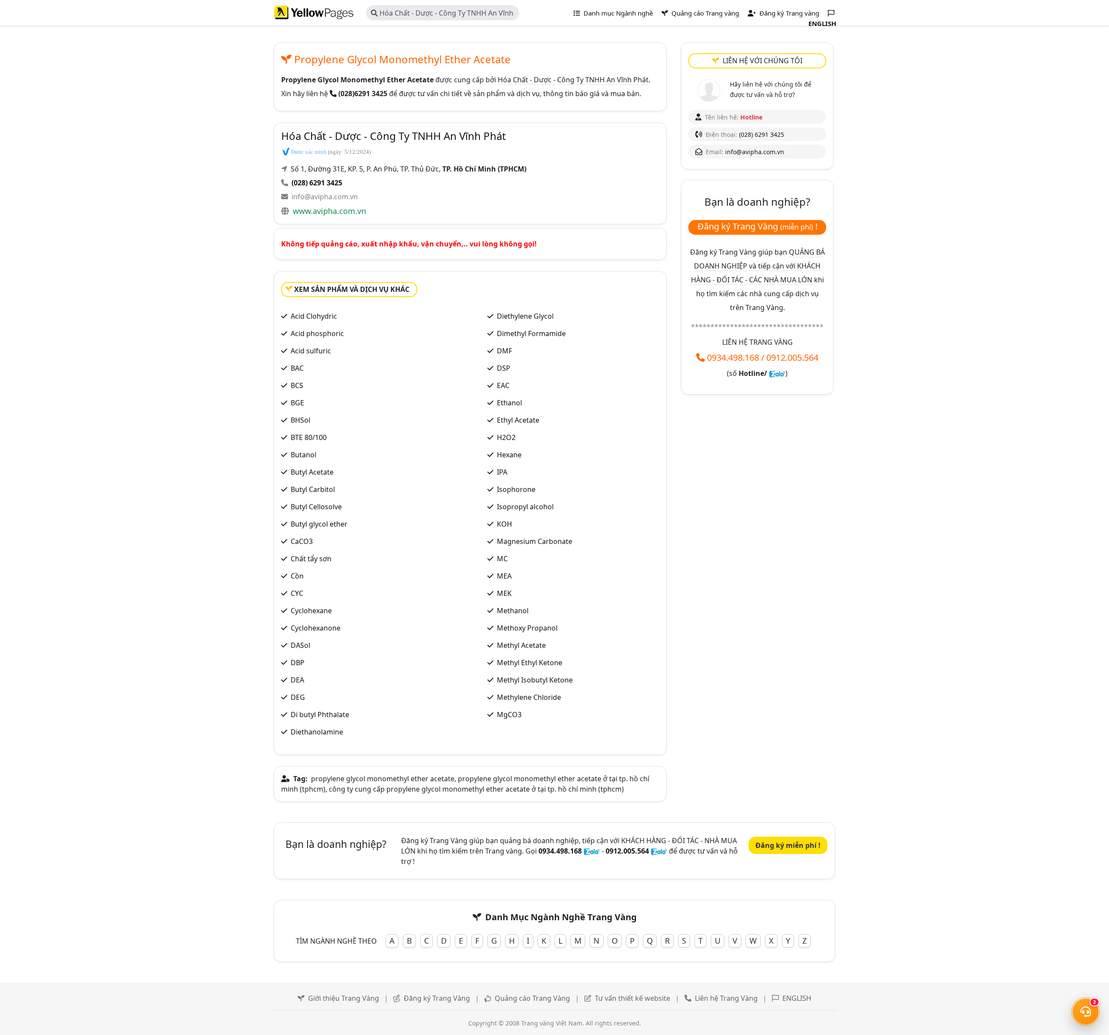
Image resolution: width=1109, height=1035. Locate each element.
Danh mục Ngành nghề (617, 13)
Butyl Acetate (312, 472)
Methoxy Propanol (527, 628)
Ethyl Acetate (518, 420)
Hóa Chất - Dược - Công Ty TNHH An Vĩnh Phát (442, 14)
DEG (298, 697)
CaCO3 (302, 541)
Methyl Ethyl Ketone (529, 662)
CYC (297, 593)
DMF (504, 351)
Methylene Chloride (529, 697)
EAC (503, 385)
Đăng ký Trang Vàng (437, 998)
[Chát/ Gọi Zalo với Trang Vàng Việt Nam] (777, 373)
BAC (297, 368)
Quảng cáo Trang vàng (704, 13)
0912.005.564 (792, 357)
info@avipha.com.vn (325, 196)
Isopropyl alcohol (525, 506)
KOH (504, 524)
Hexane (509, 454)
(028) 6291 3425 (317, 183)
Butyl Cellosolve (316, 506)
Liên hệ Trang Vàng (726, 998)
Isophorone (516, 489)
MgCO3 (509, 714)
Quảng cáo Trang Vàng (532, 998)
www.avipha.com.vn (329, 211)
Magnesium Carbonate (534, 541)
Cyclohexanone (315, 628)
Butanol (303, 454)
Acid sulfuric (311, 351)
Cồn (297, 576)
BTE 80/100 (309, 437)
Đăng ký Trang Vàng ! (757, 226)
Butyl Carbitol (313, 489)
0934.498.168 (733, 357)
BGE (297, 403)
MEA (504, 576)
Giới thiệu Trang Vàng (343, 998)
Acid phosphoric (317, 333)
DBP (298, 662)
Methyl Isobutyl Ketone (535, 680)
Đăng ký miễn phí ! (788, 845)
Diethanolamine (317, 732)
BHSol (300, 420)
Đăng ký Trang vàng (788, 13)
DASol (300, 645)
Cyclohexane (311, 610)
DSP (503, 368)
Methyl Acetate (521, 645)
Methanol (513, 610)
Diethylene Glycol (525, 316)
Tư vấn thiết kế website (632, 998)
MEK (504, 593)
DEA (297, 680)
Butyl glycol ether (319, 524)
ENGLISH (796, 998)
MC (502, 558)
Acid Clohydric (314, 316)
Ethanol (509, 403)
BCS (297, 385)
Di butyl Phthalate (320, 714)
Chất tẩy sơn (311, 558)
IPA (502, 472)
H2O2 (506, 437)
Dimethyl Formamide (531, 333)
